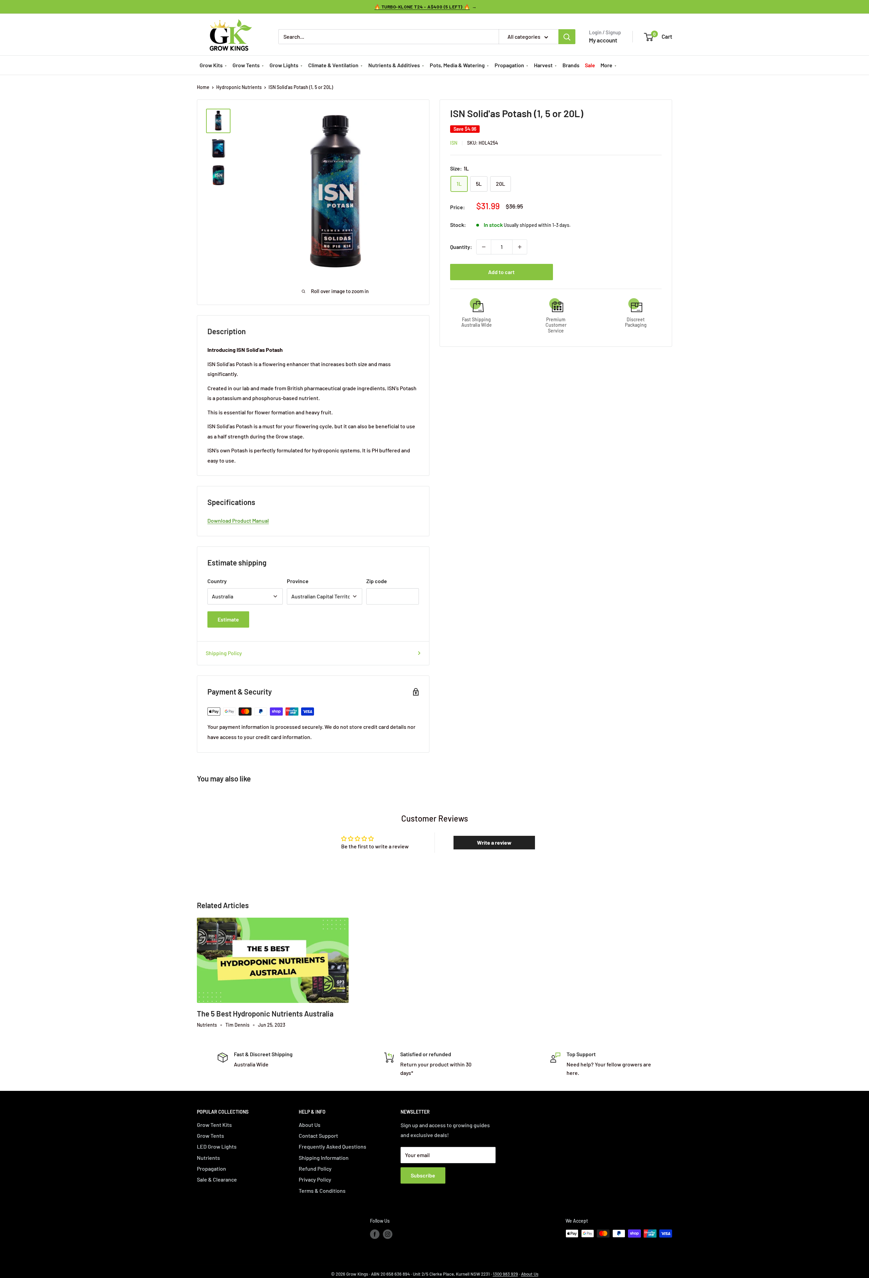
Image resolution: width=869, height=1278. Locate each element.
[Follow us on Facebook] (375, 1234)
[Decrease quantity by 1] (484, 247)
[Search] (566, 36)
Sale (590, 65)
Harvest (543, 65)
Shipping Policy (224, 653)
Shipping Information (324, 1157)
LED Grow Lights (217, 1146)
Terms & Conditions (322, 1190)
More (606, 65)
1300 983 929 (505, 1274)
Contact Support (318, 1135)
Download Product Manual (238, 520)
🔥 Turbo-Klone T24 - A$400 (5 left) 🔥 (422, 7)
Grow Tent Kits (214, 1124)
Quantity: (461, 247)
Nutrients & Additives (394, 65)
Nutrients (208, 1157)
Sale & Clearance (217, 1179)
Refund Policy (315, 1168)
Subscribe (423, 1175)
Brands (570, 65)
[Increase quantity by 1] (520, 247)
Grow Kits (211, 65)
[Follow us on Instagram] (387, 1234)
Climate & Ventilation (333, 65)
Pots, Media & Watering (457, 65)
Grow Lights (284, 65)
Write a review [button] (494, 842)
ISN (453, 143)
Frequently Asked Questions (332, 1146)
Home (203, 87)
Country (217, 581)
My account (603, 40)
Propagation (509, 65)
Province (298, 581)
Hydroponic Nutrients (239, 87)
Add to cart (501, 272)
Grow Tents (246, 65)
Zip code (376, 581)
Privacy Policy (315, 1179)
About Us (309, 1124)
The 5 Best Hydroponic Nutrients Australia (265, 1013)
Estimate (228, 619)
